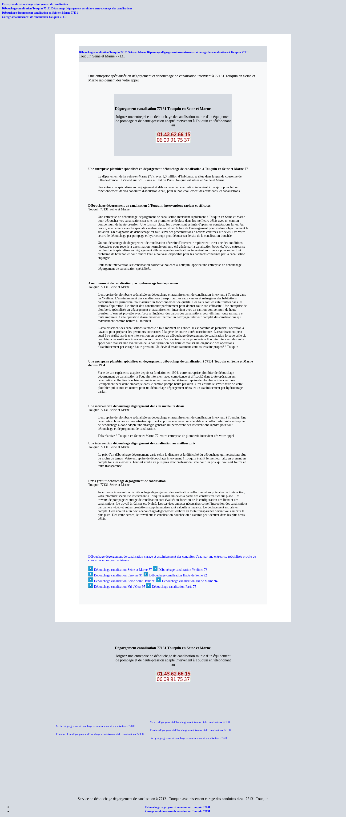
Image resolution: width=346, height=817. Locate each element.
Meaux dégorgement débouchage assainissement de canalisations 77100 (190, 722)
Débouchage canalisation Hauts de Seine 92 (178, 575)
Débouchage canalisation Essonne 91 (118, 575)
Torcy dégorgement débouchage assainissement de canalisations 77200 (189, 738)
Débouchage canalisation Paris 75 (174, 586)
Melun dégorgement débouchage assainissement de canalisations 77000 (95, 726)
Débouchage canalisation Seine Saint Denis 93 (124, 581)
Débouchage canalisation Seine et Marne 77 (123, 569)
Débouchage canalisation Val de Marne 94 (189, 581)
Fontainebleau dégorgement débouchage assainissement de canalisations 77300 (100, 734)
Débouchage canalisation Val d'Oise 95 (119, 586)
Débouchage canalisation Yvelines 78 (182, 569)
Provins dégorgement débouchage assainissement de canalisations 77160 (190, 730)
